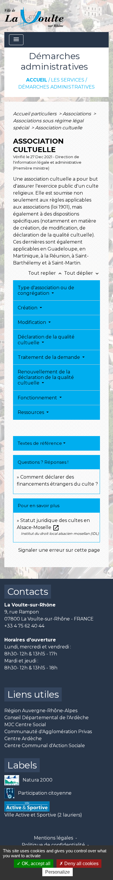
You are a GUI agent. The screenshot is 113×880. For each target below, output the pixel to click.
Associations (77, 114)
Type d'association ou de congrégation (46, 290)
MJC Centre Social (25, 724)
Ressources (31, 412)
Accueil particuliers (35, 114)
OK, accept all (35, 863)
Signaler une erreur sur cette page (59, 550)
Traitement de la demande (49, 357)
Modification (32, 322)
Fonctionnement (38, 398)
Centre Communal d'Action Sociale (44, 745)
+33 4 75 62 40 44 (24, 626)
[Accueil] (34, 16)
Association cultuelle (58, 127)
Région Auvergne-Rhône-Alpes (40, 710)
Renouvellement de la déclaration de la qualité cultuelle (46, 377)
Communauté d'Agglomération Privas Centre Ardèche (48, 735)
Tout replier (45, 273)
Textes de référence (40, 443)
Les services (67, 80)
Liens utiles (33, 694)
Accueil (36, 80)
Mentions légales (53, 838)
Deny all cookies (81, 863)
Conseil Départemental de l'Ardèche (46, 717)
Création (28, 308)
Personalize (57, 872)
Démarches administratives (56, 87)
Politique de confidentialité (53, 845)
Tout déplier (82, 273)
